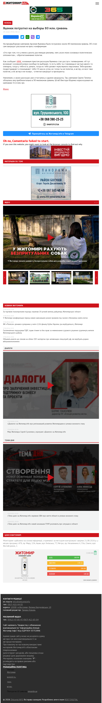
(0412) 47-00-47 (15, 619)
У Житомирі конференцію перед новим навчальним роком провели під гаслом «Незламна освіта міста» (45, 318)
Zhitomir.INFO (17, 699)
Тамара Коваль (28, 610)
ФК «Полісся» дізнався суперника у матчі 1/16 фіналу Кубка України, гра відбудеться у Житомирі (43, 324)
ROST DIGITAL (71, 699)
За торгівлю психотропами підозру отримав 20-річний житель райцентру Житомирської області (42, 311)
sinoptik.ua (32, 691)
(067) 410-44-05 (15, 604)
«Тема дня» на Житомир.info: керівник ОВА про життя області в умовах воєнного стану (42, 516)
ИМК (19, 61)
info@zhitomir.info (21, 601)
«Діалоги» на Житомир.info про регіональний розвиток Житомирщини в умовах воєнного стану (46, 423)
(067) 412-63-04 (31, 619)
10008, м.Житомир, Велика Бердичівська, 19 (31, 607)
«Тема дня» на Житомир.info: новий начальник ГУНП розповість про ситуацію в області (42, 524)
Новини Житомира (14, 305)
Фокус (6, 89)
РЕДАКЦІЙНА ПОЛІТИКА (15, 666)
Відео (7, 202)
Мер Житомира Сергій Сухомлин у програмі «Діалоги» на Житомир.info (36, 432)
